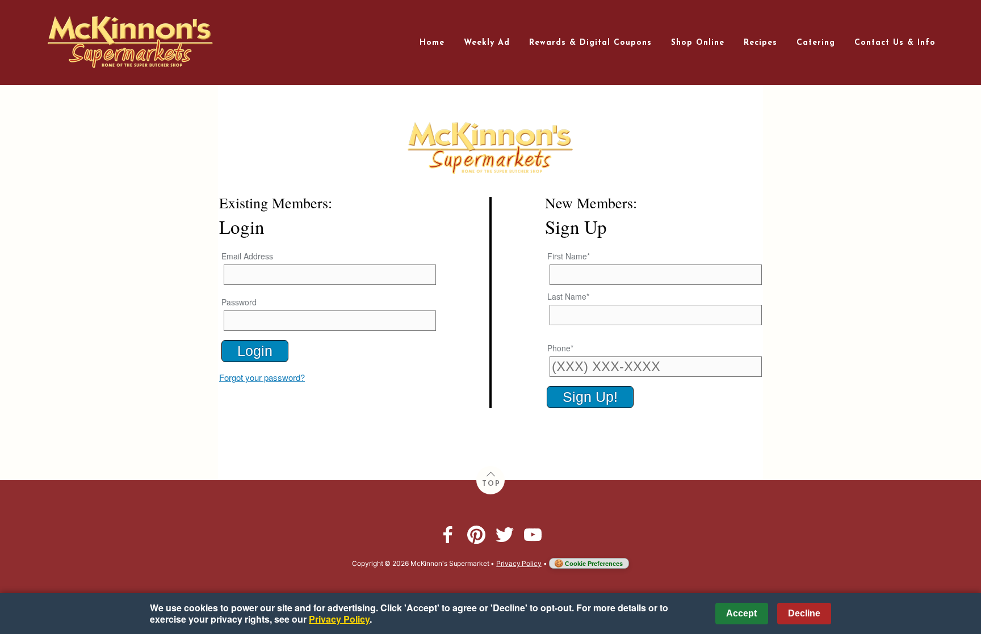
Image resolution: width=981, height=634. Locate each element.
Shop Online (697, 43)
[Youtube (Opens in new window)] (533, 535)
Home (432, 43)
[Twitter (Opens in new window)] (505, 535)
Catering (815, 43)
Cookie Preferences (594, 563)
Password (239, 302)
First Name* (568, 256)
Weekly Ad (487, 43)
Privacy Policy (519, 563)
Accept (741, 613)
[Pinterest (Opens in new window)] (476, 535)
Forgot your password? (262, 377)
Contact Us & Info (895, 43)
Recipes (760, 43)
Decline (804, 613)
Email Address (247, 256)
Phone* (560, 348)
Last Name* (568, 296)
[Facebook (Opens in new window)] (448, 535)
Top (491, 484)
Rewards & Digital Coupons (590, 43)
